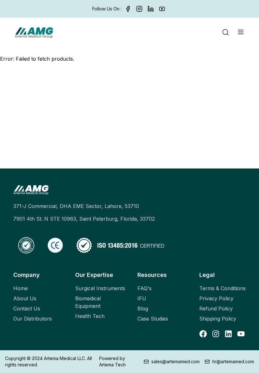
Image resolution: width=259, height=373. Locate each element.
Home (20, 288)
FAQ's (144, 288)
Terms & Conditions (222, 288)
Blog (142, 308)
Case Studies (152, 318)
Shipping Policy (217, 318)
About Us (24, 298)
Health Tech (90, 316)
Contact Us (26, 308)
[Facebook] (128, 9)
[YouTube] (162, 9)
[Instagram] (139, 9)
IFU (141, 298)
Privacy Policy (216, 298)
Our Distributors (32, 318)
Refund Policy (216, 308)
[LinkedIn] (151, 9)
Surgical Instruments (100, 288)
